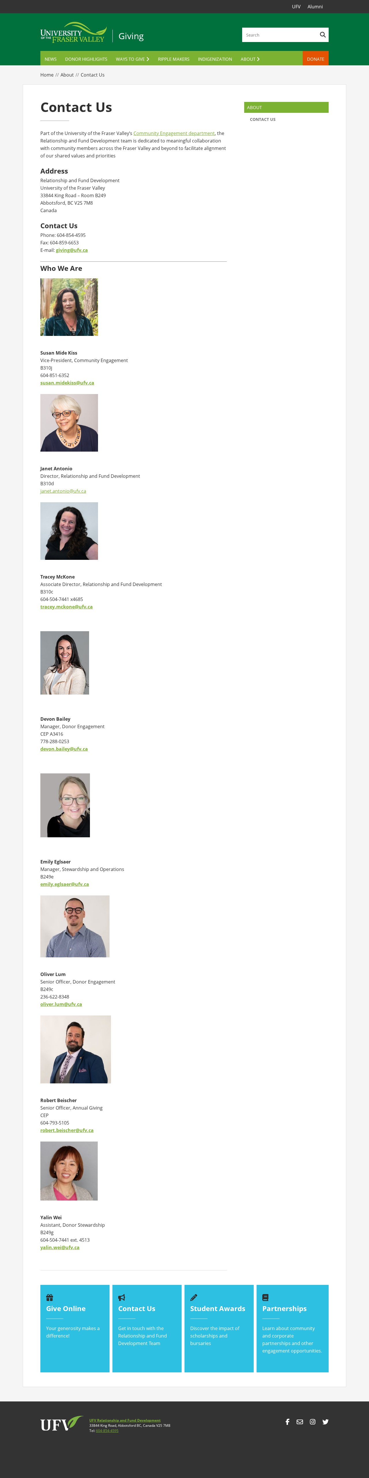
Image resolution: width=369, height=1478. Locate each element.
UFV (296, 6)
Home (47, 75)
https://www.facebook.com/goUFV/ (288, 1423)
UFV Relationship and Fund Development (125, 1420)
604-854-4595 (107, 1430)
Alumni (315, 6)
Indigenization (215, 59)
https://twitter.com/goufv (325, 1423)
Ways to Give (130, 59)
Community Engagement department (174, 133)
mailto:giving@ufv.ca (300, 1423)
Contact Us (263, 119)
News (51, 59)
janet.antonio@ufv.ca (63, 491)
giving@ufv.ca (72, 250)
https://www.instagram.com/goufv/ (312, 1423)
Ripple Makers (173, 59)
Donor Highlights (86, 59)
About (248, 59)
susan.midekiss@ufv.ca (67, 383)
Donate (315, 59)
